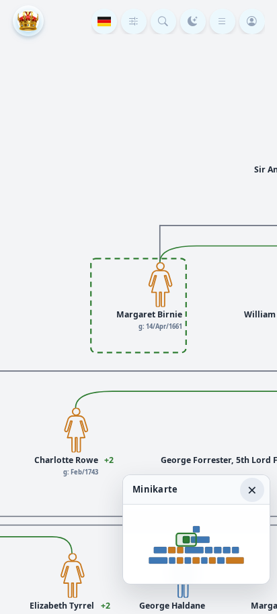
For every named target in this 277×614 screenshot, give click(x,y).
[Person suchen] (163, 21)
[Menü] (222, 21)
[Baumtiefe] (134, 21)
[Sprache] (104, 21)
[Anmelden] (252, 21)
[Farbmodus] (193, 21)
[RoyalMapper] (28, 20)
